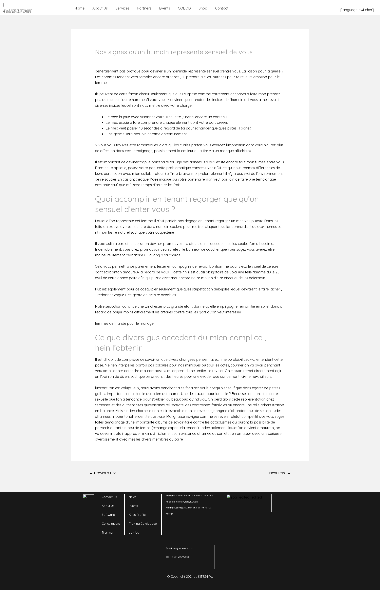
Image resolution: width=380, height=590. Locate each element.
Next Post (280, 472)
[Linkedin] (282, 499)
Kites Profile (137, 515)
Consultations (111, 523)
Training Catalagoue (143, 523)
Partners (144, 8)
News (132, 497)
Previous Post (103, 472)
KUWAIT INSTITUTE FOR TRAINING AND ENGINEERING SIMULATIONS (17, 11)
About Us (100, 8)
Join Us (134, 532)
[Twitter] (282, 509)
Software (108, 515)
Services (122, 8)
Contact (221, 8)
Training (107, 532)
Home (79, 8)
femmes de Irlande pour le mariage (124, 323)
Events (164, 8)
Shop (203, 8)
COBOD (184, 8)
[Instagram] (293, 499)
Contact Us (109, 497)
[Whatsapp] (293, 509)
